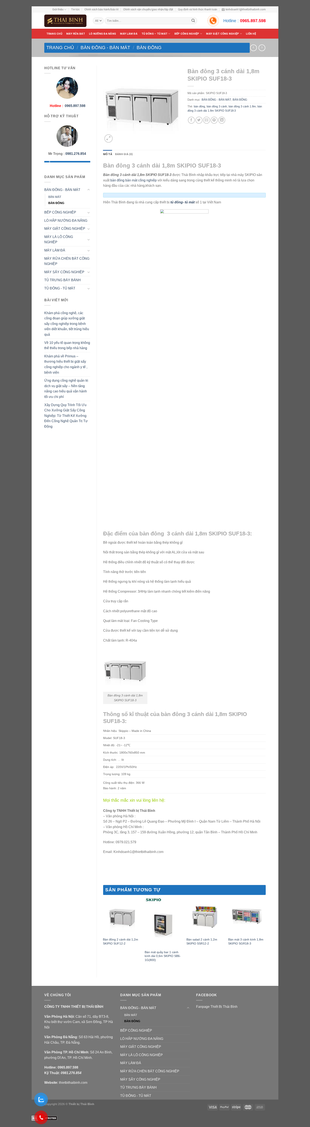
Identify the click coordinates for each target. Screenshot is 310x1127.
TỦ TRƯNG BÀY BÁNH (62, 280)
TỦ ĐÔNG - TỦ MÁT (59, 288)
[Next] (265, 934)
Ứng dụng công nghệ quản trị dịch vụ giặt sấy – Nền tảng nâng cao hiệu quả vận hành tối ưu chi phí (66, 389)
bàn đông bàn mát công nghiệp (133, 180)
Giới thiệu (57, 9)
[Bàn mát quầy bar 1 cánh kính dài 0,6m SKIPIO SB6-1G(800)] (163, 922)
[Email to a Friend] (206, 120)
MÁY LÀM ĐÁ (128, 33)
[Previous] (103, 934)
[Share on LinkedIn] (221, 120)
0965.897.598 (253, 20)
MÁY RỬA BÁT (75, 33)
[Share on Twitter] (198, 120)
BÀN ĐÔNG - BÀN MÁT (105, 47)
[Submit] (193, 20)
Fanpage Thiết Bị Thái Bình (216, 1006)
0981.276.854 (75, 153)
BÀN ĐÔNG (149, 47)
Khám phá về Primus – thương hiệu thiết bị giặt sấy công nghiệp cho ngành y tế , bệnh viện (65, 364)
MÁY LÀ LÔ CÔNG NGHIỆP (58, 239)
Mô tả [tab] (107, 154)
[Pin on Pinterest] (214, 120)
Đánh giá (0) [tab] (124, 154)
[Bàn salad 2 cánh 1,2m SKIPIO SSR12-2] (205, 916)
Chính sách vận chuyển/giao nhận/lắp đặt (148, 9)
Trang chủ (54, 33)
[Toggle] (88, 189)
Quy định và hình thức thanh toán (197, 9)
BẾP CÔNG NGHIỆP (186, 33)
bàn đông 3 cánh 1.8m (242, 106)
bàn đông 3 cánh (217, 106)
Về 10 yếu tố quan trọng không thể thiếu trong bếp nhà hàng (67, 345)
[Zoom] (108, 138)
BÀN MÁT (54, 197)
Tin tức (75, 9)
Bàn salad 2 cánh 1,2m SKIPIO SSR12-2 (201, 941)
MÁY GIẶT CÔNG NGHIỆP (64, 228)
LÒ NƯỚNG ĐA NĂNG (102, 33)
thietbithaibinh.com (73, 1082)
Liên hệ (251, 33)
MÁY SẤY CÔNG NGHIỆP (64, 272)
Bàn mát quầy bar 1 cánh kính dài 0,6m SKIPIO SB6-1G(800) (163, 956)
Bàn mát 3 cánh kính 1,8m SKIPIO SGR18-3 (245, 941)
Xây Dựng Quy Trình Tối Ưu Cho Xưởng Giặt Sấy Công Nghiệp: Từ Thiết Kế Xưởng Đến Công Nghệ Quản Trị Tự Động (66, 415)
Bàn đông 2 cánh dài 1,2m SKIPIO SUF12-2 (120, 941)
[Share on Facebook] (191, 120)
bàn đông (199, 106)
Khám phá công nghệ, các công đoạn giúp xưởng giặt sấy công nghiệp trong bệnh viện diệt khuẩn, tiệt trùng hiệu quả (66, 323)
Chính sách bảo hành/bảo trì (101, 9)
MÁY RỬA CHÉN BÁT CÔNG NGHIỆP (66, 261)
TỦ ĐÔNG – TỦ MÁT (154, 33)
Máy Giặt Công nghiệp (222, 33)
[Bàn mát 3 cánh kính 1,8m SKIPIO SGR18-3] (247, 916)
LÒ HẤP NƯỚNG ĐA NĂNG (65, 220)
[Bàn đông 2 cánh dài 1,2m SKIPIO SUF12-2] (121, 916)
